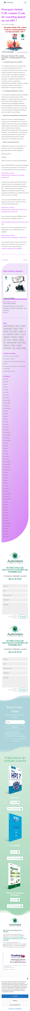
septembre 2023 (7, 469)
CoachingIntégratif (8, 328)
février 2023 (6, 488)
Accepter (15, 996)
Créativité (6, 331)
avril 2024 (5, 451)
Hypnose (17, 334)
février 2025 (6, 427)
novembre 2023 (6, 464)
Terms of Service (15, 740)
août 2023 (5, 472)
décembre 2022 (6, 493)
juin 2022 (5, 507)
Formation (21, 331)
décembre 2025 (6, 400)
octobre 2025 (6, 405)
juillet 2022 (5, 504)
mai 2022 (5, 509)
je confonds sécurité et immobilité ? (11, 356)
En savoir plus (21, 736)
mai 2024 (5, 448)
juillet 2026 (5, 381)
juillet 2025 (5, 413)
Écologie (24, 348)
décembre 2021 (6, 523)
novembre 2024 (6, 435)
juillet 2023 (5, 475)
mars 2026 (5, 392)
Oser (5, 339)
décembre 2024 (6, 432)
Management (7, 337)
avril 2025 (5, 421)
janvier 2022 (6, 520)
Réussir (19, 342)
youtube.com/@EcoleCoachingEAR (12, 248)
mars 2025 (5, 424)
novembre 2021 (6, 525)
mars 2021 (5, 533)
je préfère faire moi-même (9, 371)
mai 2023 (5, 480)
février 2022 (6, 517)
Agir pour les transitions (9, 326)
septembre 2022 (7, 499)
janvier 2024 (6, 459)
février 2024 (6, 456)
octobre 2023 (6, 467)
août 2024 (5, 443)
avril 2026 (5, 389)
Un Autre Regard (7, 348)
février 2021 (6, 536)
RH (4, 342)
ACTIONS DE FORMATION (9, 967)
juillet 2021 (5, 531)
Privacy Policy (24, 738)
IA (20, 334)
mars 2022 (5, 515)
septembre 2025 (7, 408)
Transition (13, 345)
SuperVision (6, 345)
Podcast (9, 339)
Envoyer (23, 617)
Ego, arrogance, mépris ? (10, 302)
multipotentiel (14, 337)
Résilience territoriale (11, 342)
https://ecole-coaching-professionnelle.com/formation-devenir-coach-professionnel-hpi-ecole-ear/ (14, 209)
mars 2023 (5, 485)
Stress (24, 342)
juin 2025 (5, 416)
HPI (4, 334)
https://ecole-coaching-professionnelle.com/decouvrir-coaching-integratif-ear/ (13, 175)
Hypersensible (10, 334)
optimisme (21, 337)
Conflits (21, 328)
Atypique (12, 24)
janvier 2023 (6, 491)
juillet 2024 (5, 445)
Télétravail (19, 345)
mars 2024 (5, 453)
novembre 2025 (6, 403)
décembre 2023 (6, 461)
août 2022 (5, 501)
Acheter (14, 802)
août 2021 (5, 528)
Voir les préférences (15, 1005)
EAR (11, 331)
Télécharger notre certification (9, 969)
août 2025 (5, 411)
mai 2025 (5, 419)
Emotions (15, 331)
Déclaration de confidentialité (15, 1008)
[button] (27, 978)
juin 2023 (5, 477)
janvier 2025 (6, 429)
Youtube (18, 348)
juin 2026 (5, 384)
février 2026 (6, 395)
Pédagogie (15, 339)
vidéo (14, 348)
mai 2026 (5, 387)
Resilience (21, 339)
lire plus (5, 312)
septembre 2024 (7, 440)
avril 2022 (5, 512)
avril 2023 (5, 483)
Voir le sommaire (14, 809)
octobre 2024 (6, 437)
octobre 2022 (6, 496)
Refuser (15, 1000)
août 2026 (5, 379)
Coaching (23, 326)
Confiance (15, 328)
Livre (24, 334)
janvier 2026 (6, 397)
